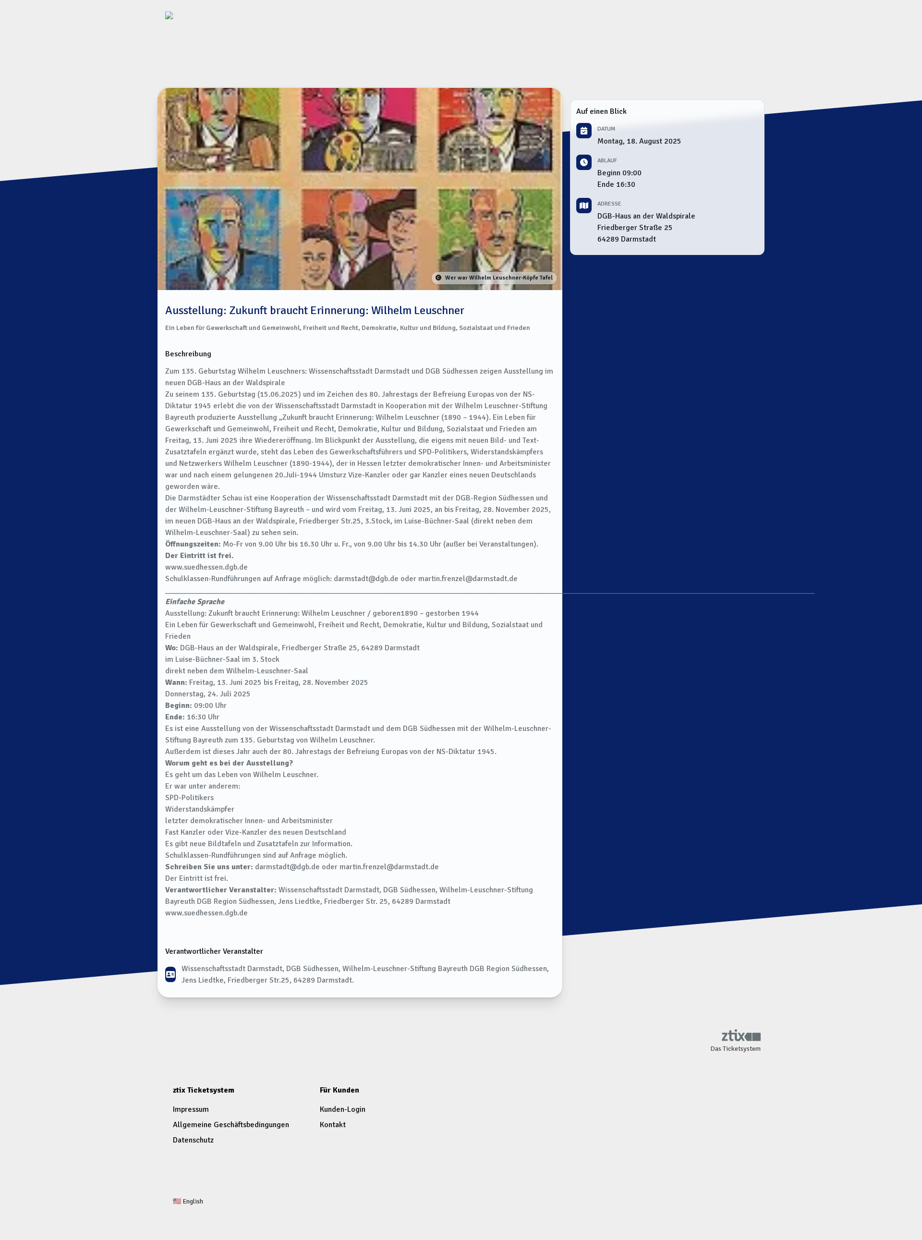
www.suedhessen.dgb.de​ (206, 567)
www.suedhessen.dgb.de (206, 913)
